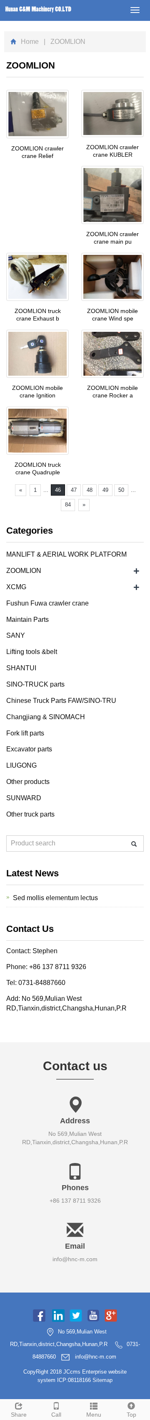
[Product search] (134, 844)
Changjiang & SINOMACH (45, 716)
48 (89, 490)
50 (121, 490)
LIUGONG (21, 765)
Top (131, 1414)
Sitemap (102, 1380)
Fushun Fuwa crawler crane (47, 603)
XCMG (16, 586)
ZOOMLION (23, 570)
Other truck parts (30, 814)
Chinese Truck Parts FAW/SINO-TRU (61, 700)
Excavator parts (29, 749)
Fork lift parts (25, 733)
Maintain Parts (27, 619)
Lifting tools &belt (31, 651)
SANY (15, 635)
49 (105, 490)
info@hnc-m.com (75, 1259)
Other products (28, 781)
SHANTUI (21, 668)
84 (68, 504)
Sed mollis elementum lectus (55, 897)
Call (56, 1414)
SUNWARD (23, 798)
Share (19, 1414)
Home (30, 41)
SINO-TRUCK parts (35, 684)
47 (74, 490)
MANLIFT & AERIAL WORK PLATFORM (66, 554)
